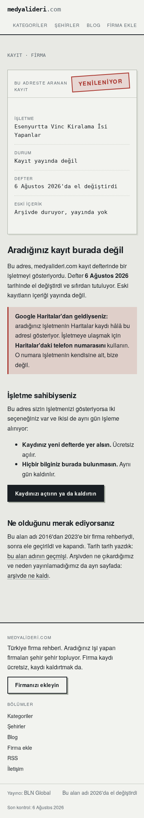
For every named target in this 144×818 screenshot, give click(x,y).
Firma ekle (122, 25)
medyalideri (34, 9)
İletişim (15, 768)
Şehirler (67, 25)
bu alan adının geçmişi (36, 556)
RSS (12, 758)
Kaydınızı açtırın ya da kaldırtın (55, 493)
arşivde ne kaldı (28, 575)
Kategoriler (30, 25)
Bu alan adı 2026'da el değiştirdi (99, 792)
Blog (93, 25)
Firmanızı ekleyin (37, 684)
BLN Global (37, 792)
